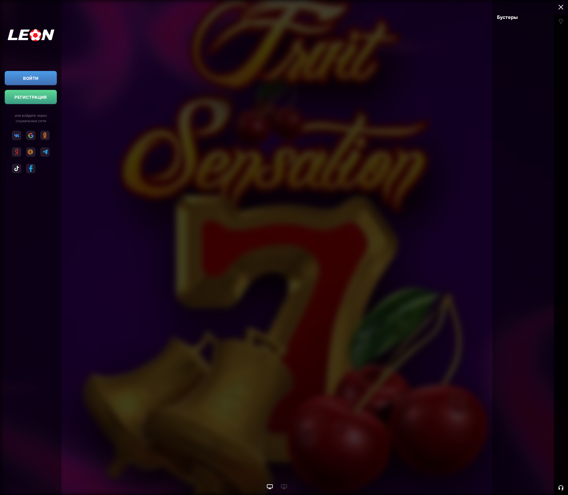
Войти (30, 78)
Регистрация (30, 97)
